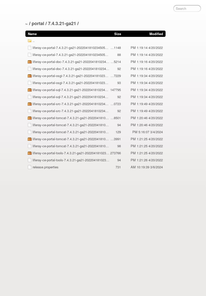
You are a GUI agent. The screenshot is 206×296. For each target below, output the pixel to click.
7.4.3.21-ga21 (62, 23)
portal (38, 23)
